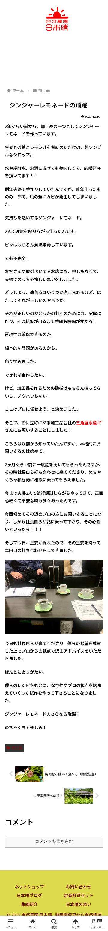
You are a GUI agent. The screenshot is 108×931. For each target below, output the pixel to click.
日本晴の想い (78, 904)
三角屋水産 (86, 422)
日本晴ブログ (29, 895)
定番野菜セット (78, 895)
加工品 (16, 748)
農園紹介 (29, 904)
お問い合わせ (78, 886)
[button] (96, 765)
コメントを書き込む (54, 841)
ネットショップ (29, 886)
